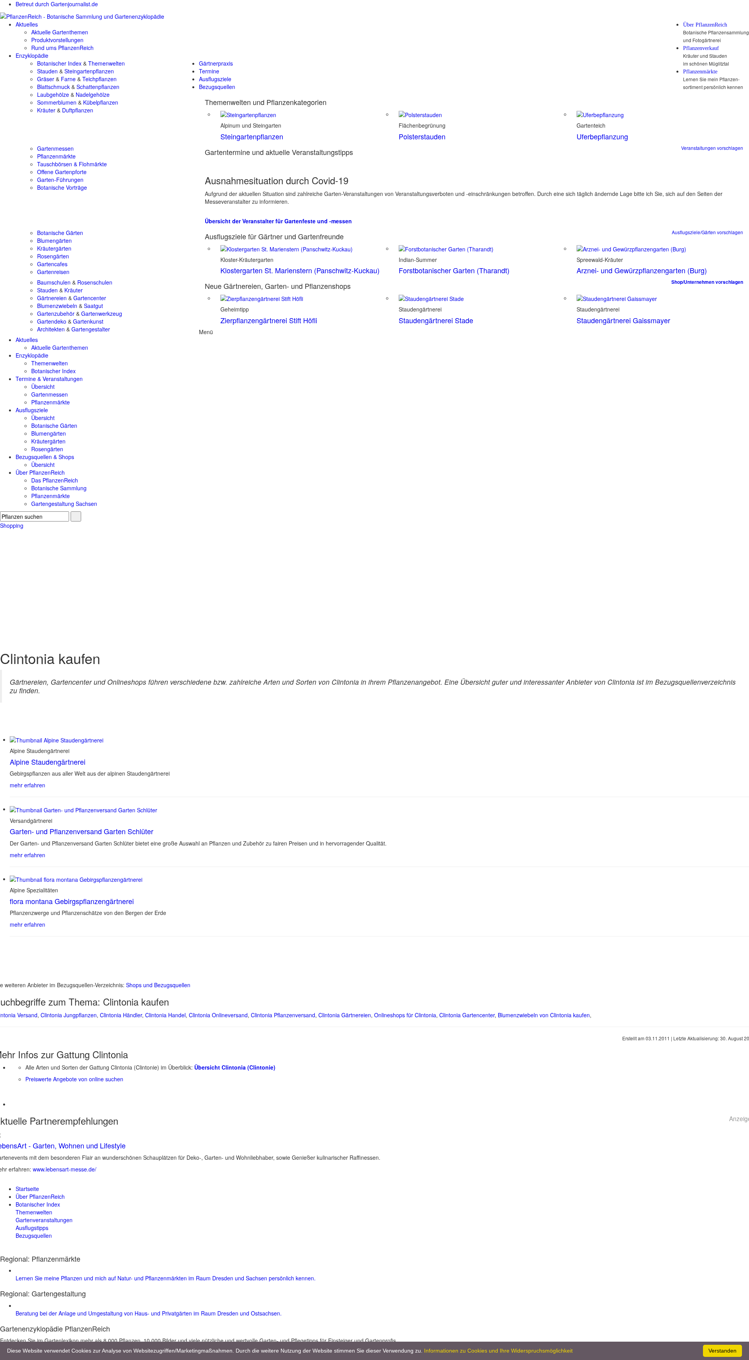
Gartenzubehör (56, 313)
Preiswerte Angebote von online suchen (74, 1079)
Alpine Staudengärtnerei (47, 762)
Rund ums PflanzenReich (62, 48)
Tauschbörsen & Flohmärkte (72, 164)
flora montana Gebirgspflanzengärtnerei (72, 901)
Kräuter (46, 110)
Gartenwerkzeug (101, 313)
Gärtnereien (52, 298)
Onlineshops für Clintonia (405, 1015)
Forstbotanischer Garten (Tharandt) (454, 270)
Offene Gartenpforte (62, 172)
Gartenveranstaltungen (44, 1220)
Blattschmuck (53, 87)
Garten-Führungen (60, 179)
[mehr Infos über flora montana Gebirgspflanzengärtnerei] (76, 879)
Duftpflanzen (77, 110)
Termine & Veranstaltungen (49, 379)
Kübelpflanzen (100, 102)
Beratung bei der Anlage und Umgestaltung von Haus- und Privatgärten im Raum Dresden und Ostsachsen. (149, 1313)
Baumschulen (54, 282)
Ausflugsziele (215, 79)
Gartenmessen (55, 148)
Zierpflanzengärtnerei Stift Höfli (268, 320)
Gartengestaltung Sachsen (64, 503)
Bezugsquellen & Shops (45, 457)
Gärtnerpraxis (216, 63)
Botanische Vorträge (62, 187)
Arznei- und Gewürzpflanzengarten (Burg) (642, 270)
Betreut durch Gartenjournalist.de (57, 4)
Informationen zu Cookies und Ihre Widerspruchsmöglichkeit (498, 1351)
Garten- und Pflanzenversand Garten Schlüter (81, 831)
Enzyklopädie (32, 55)
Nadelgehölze (93, 94)
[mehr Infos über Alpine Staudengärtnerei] (56, 739)
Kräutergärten (54, 248)
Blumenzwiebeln (57, 306)
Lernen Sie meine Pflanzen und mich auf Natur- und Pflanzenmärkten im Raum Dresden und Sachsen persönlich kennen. (166, 1278)
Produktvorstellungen (57, 40)
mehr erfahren (27, 785)
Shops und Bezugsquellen (158, 985)
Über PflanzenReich (705, 25)
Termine (209, 71)
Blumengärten (54, 240)
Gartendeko (51, 321)
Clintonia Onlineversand (218, 1015)
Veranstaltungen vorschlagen (712, 147)
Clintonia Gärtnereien (344, 1015)
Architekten (51, 329)
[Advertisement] (374, 588)
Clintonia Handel (165, 1015)
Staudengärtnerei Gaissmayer (623, 320)
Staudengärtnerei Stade (436, 320)
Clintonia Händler (121, 1015)
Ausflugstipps (32, 1228)
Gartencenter (89, 298)
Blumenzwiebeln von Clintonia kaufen (544, 1015)
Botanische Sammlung (59, 488)
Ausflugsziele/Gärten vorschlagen (707, 232)
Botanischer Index (59, 63)
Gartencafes (52, 264)
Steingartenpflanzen (89, 71)
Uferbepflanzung (602, 136)
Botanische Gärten (60, 233)
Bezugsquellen (217, 87)
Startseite (27, 1189)
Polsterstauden (422, 136)
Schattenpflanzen (97, 87)
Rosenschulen (94, 282)
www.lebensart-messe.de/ (64, 1169)
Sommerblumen (56, 102)
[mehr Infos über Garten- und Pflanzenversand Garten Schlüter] (83, 809)
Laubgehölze (53, 94)
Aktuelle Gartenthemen (59, 32)
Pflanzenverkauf (701, 48)
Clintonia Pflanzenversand (283, 1015)
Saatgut (93, 306)
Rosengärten (53, 256)
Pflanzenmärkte (700, 72)
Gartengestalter (90, 329)
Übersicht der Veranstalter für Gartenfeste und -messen (278, 221)
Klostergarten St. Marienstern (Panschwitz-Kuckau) (300, 270)
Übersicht (43, 386)
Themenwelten (106, 63)
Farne (68, 79)
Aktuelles (27, 24)
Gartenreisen (53, 272)
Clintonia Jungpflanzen (69, 1015)
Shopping (11, 525)
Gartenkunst (88, 321)
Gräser (45, 79)
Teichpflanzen (99, 79)
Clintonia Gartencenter (467, 1015)
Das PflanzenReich (54, 480)
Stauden (47, 71)
